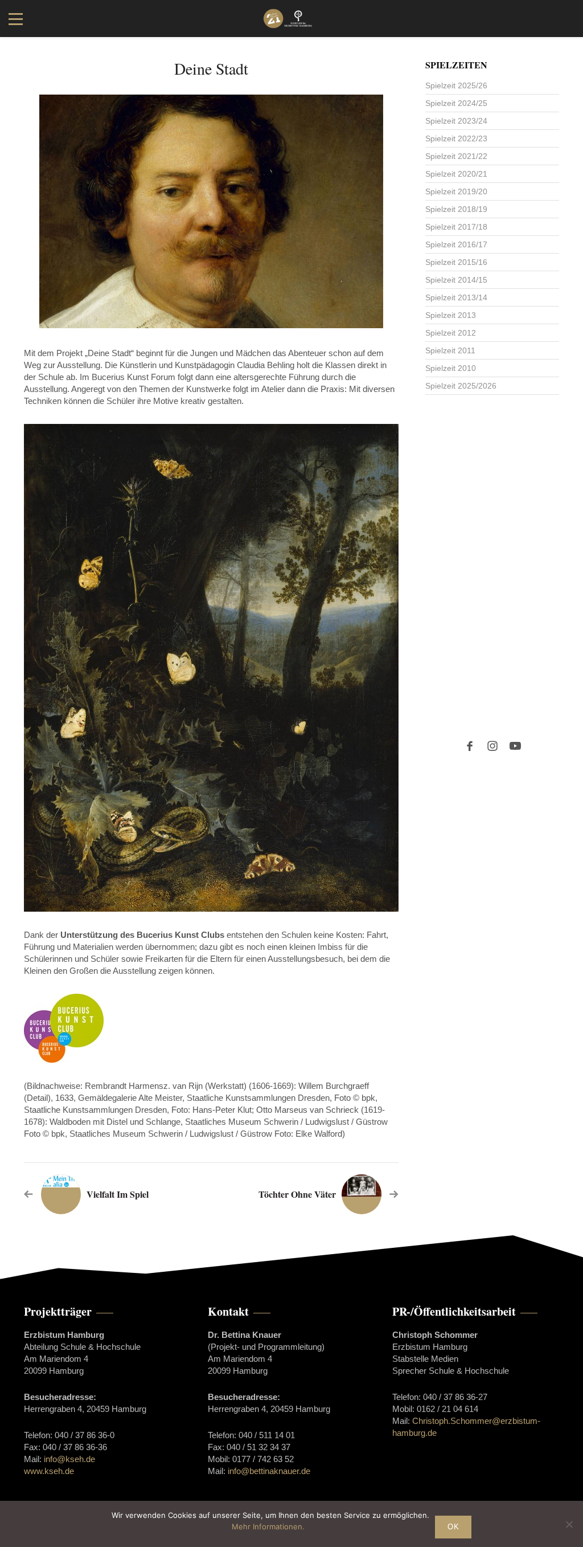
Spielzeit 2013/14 (456, 297)
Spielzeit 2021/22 (456, 156)
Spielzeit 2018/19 (456, 209)
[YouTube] (515, 746)
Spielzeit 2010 (450, 368)
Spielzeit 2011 (450, 350)
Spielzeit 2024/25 (456, 103)
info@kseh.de (69, 1459)
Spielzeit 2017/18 (456, 226)
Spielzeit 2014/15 (456, 279)
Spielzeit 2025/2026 (460, 385)
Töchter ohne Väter (297, 1194)
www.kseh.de (49, 1471)
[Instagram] (492, 746)
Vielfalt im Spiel (118, 1194)
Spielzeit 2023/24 (456, 120)
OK (453, 1526)
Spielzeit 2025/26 (456, 85)
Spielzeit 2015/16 (456, 262)
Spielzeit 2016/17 (456, 244)
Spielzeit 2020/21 (456, 173)
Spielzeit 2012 (450, 332)
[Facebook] (469, 746)
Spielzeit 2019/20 (456, 191)
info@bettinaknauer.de (269, 1471)
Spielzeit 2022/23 (456, 138)
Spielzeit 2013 (450, 315)
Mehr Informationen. (268, 1526)
